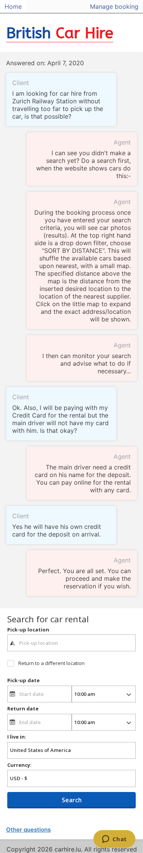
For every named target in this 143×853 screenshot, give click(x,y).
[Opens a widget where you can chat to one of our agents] (114, 839)
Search (72, 800)
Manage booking (114, 6)
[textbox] (71, 643)
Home (13, 6)
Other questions (28, 829)
